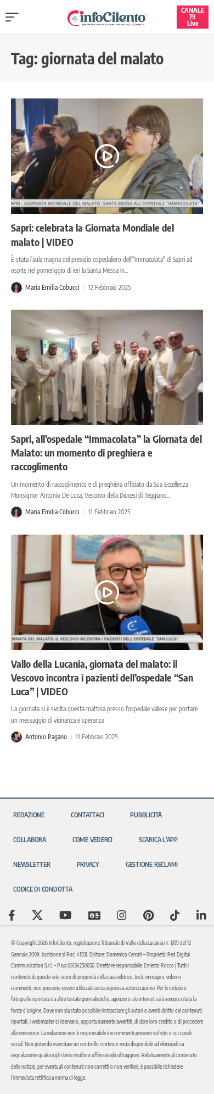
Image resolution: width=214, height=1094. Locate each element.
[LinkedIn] (201, 915)
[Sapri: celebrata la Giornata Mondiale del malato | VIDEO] (107, 156)
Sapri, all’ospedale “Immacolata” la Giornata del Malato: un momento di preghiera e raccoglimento (106, 452)
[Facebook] (11, 915)
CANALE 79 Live (192, 17)
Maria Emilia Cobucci (52, 287)
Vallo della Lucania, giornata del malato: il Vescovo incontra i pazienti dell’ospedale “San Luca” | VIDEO (102, 677)
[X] (37, 915)
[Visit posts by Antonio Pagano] (16, 737)
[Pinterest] (148, 915)
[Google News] (94, 915)
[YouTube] (66, 915)
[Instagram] (121, 915)
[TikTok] (175, 915)
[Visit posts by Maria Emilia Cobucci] (16, 287)
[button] (14, 17)
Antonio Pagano (46, 737)
